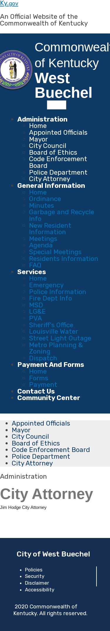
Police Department (58, 172)
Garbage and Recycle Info (61, 215)
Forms (38, 378)
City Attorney (49, 179)
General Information (51, 186)
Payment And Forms (50, 365)
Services (31, 272)
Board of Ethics (53, 152)
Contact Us (36, 391)
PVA (35, 318)
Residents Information (63, 259)
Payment (43, 385)
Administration (42, 119)
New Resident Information (50, 229)
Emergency (46, 285)
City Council (47, 146)
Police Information (57, 292)
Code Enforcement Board (58, 162)
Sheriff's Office (51, 325)
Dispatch (43, 358)
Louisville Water (53, 331)
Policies (34, 570)
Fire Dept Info (50, 298)
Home (38, 126)
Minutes (41, 206)
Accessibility (39, 590)
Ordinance (45, 199)
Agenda (41, 245)
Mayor (38, 139)
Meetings (43, 239)
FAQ (35, 265)
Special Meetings (55, 252)
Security (34, 576)
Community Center (48, 398)
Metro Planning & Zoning (56, 348)
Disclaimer (37, 583)
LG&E (37, 312)
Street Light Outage (60, 338)
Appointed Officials (58, 132)
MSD (36, 305)
